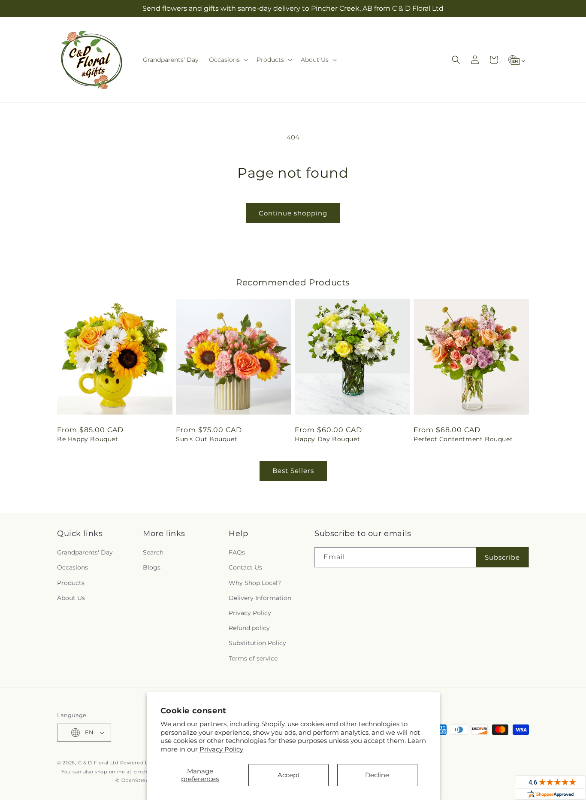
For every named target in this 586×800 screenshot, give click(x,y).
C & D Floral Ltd (98, 763)
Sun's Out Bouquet (206, 439)
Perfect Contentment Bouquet (463, 439)
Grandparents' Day (85, 552)
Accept (289, 775)
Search (153, 552)
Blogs (151, 567)
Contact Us (245, 567)
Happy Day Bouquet (327, 439)
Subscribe (502, 557)
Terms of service (253, 658)
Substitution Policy (257, 643)
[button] (227, 60)
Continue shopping (293, 213)
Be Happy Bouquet (87, 439)
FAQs (237, 552)
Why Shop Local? (255, 583)
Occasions (72, 567)
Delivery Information (260, 598)
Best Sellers (293, 471)
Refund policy (249, 628)
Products (71, 583)
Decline (377, 775)
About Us (71, 598)
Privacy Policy (221, 749)
